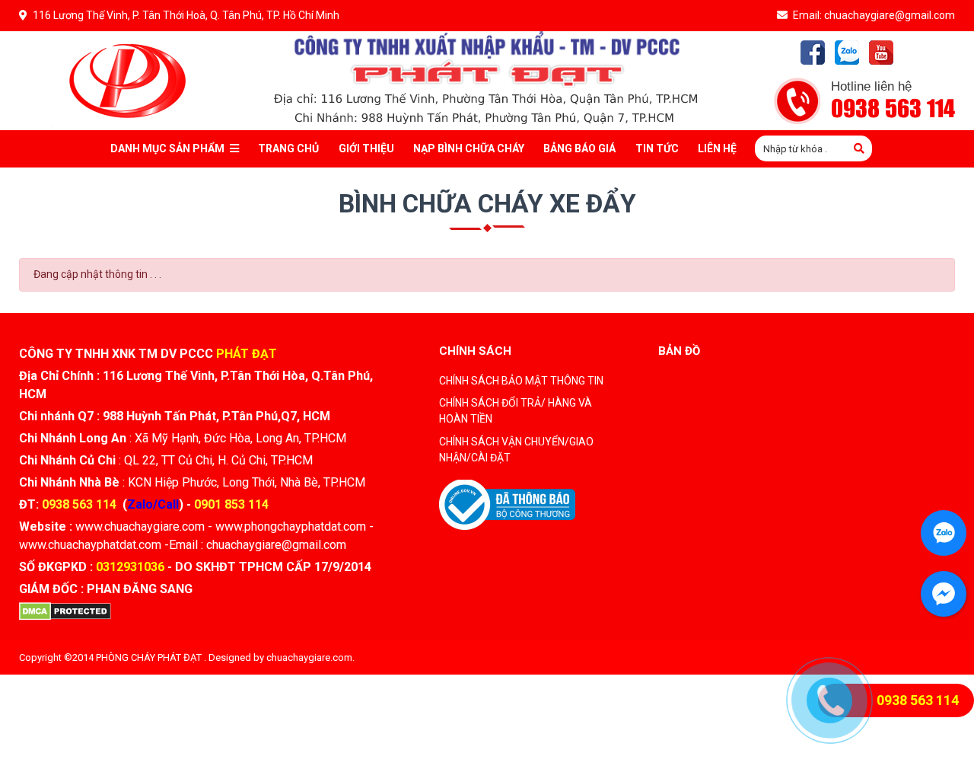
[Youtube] (881, 52)
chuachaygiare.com (309, 657)
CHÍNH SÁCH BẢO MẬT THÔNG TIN (521, 381)
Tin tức (657, 148)
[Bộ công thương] (507, 503)
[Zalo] (847, 52)
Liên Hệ (717, 148)
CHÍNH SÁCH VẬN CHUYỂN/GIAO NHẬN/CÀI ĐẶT (516, 450)
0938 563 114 (893, 109)
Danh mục (167, 148)
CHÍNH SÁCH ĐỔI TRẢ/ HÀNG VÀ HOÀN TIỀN (515, 411)
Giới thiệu (366, 148)
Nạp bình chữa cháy (468, 148)
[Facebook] (813, 52)
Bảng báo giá (579, 148)
